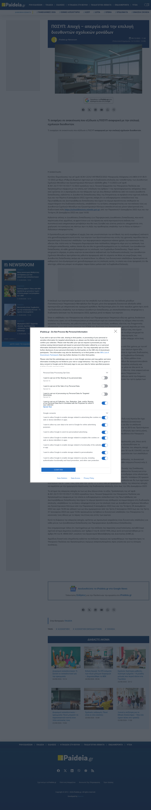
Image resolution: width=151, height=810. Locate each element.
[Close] (116, 332)
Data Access (75, 478)
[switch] (105, 377)
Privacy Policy (89, 478)
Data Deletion (62, 478)
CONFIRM (58, 470)
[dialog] (75, 405)
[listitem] (75, 372)
